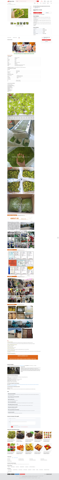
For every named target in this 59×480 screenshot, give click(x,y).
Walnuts (27, 384)
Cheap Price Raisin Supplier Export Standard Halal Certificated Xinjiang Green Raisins (11, 440)
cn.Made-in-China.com (35, 476)
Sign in (51, 1)
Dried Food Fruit (29, 469)
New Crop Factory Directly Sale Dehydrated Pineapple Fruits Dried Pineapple (28, 452)
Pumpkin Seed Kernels (23, 384)
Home (8, 4)
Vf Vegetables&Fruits (15, 384)
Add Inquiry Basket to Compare (19, 25)
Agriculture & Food (11, 4)
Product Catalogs (16, 457)
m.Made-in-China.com (31, 476)
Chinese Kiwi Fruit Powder (46, 469)
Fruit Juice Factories (10, 469)
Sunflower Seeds (31, 384)
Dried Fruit (14, 4)
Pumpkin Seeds (19, 384)
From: (10, 418)
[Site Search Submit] (38, 1)
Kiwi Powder (34, 469)
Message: (10, 421)
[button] (45, 1)
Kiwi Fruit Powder (41, 469)
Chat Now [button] (47, 12)
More (7, 472)
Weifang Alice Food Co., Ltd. (37, 7)
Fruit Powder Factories (15, 469)
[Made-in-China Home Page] (10, 1)
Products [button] (17, 1)
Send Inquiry (37, 12)
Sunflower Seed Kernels (36, 384)
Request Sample (42, 14)
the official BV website (21, 365)
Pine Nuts (29, 384)
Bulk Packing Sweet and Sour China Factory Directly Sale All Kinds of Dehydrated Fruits (47, 440)
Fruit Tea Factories (25, 469)
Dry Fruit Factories (20, 469)
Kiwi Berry (37, 469)
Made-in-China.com (26, 476)
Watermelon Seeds (9, 385)
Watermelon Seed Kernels (14, 385)
